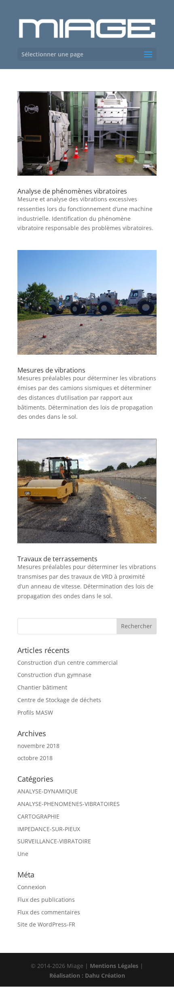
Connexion (31, 887)
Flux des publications (46, 899)
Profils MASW (35, 712)
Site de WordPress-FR (46, 924)
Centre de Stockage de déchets (59, 700)
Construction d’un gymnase (54, 675)
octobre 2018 (35, 758)
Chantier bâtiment (42, 687)
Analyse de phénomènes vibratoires (72, 191)
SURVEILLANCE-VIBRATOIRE (54, 841)
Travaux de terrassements (57, 558)
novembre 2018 (38, 746)
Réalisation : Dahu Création (87, 975)
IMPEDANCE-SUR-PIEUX (48, 829)
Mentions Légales (114, 966)
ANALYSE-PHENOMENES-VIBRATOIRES (68, 804)
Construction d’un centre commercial (67, 662)
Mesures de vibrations (51, 370)
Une (22, 854)
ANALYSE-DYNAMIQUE (47, 791)
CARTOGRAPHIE (38, 816)
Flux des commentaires (48, 912)
